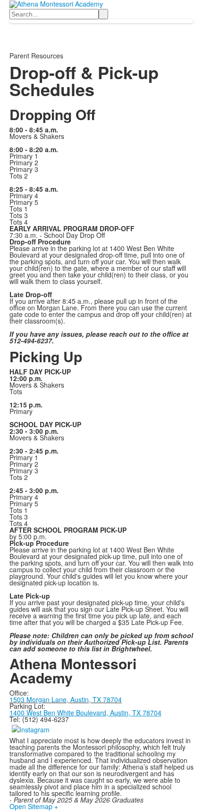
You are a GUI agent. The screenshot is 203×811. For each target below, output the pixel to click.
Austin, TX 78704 (96, 699)
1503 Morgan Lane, (39, 699)
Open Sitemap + (33, 806)
